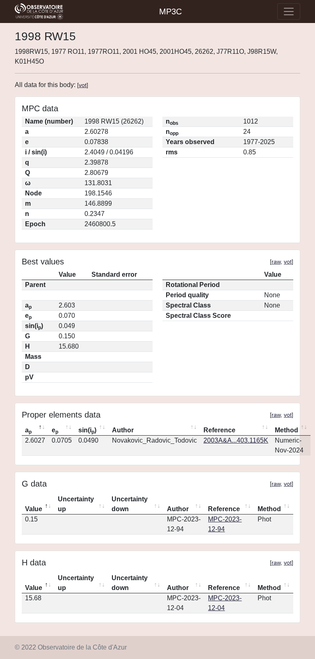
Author (123, 430)
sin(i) (87, 431)
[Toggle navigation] (288, 11)
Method (286, 430)
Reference (219, 430)
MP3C (170, 11)
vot (83, 85)
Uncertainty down (130, 504)
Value (33, 508)
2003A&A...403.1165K (235, 440)
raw (276, 261)
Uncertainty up (76, 504)
